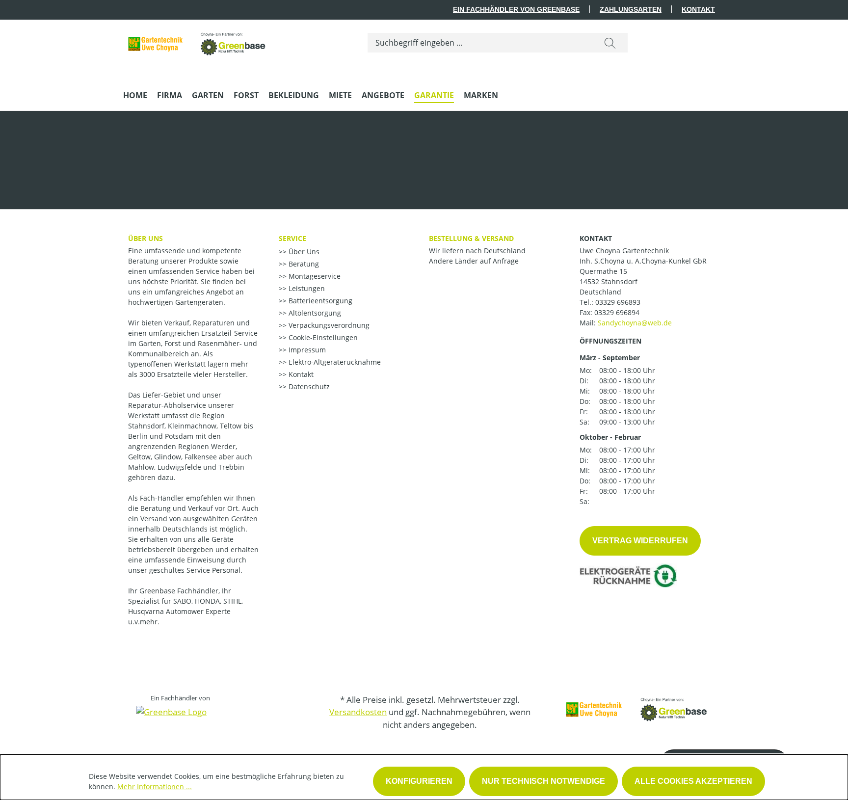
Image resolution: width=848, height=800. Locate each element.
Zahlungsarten (631, 9)
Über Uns (303, 251)
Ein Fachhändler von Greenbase (516, 9)
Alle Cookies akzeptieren (693, 781)
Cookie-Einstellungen (322, 337)
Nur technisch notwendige (543, 781)
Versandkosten (358, 712)
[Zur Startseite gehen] (196, 40)
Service (292, 238)
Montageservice (314, 276)
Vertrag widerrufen (640, 540)
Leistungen (306, 288)
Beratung (303, 263)
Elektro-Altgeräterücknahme (334, 362)
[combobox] (480, 43)
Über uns (145, 238)
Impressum (306, 349)
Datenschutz (308, 386)
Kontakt (698, 9)
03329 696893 (617, 302)
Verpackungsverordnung (328, 325)
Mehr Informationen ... (154, 786)
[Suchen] (610, 43)
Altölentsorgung (314, 313)
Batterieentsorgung (319, 300)
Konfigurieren (419, 781)
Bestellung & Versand (471, 238)
